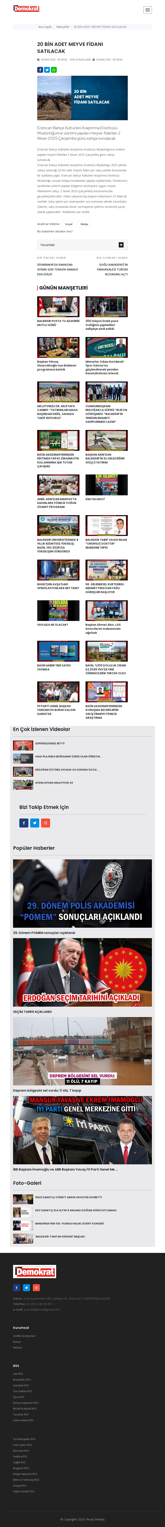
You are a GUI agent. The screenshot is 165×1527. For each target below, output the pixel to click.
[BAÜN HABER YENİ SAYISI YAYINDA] (58, 651)
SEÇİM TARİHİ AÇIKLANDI (32, 1011)
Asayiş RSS (19, 1485)
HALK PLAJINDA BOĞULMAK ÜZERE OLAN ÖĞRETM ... (68, 756)
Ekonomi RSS (21, 1450)
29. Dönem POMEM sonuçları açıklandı (44, 933)
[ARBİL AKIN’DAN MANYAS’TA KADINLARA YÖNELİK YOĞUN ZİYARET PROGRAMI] (58, 484)
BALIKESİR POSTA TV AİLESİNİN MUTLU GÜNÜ (58, 323)
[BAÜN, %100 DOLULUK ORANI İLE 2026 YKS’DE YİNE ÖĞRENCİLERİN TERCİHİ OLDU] (107, 651)
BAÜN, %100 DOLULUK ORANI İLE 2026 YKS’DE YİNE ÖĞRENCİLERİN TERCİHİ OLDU (106, 669)
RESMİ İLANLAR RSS (25, 1408)
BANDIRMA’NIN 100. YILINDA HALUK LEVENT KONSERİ (69, 1223)
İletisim (17, 1347)
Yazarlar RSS (21, 1414)
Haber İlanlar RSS (24, 1491)
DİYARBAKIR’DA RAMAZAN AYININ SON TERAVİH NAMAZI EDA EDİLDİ (57, 266)
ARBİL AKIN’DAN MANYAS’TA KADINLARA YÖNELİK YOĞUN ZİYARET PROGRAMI (57, 503)
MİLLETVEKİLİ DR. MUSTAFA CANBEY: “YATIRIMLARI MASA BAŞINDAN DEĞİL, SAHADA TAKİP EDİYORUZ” (57, 412)
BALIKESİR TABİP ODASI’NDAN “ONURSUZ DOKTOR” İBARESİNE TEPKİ (106, 544)
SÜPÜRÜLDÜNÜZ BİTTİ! (50, 743)
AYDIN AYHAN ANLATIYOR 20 (54, 783)
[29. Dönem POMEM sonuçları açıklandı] (82, 893)
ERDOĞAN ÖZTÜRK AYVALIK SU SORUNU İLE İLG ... (67, 770)
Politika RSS (20, 1456)
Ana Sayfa (45, 27)
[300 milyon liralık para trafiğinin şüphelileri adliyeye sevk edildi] (107, 306)
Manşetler (62, 27)
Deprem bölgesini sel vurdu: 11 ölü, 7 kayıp (47, 1090)
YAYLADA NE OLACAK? (52, 625)
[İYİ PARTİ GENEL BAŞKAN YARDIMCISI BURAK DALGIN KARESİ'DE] (58, 691)
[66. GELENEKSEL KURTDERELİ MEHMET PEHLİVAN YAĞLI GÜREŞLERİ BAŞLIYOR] (107, 569)
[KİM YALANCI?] (107, 484)
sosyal (68, 224)
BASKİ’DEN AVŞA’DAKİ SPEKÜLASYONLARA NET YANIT (58, 586)
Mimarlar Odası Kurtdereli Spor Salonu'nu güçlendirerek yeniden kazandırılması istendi (105, 367)
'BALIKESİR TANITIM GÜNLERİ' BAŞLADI (60, 1236)
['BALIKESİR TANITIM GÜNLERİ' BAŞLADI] (23, 1238)
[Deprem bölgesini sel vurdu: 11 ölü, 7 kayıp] (82, 1051)
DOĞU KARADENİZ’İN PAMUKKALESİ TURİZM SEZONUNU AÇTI (112, 266)
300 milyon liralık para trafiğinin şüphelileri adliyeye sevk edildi (102, 325)
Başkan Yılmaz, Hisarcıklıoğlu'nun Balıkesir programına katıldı (56, 365)
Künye (17, 1341)
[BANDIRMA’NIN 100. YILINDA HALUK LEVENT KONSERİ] (23, 1225)
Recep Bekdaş (95, 1519)
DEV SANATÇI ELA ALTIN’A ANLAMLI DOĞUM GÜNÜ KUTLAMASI (76, 1210)
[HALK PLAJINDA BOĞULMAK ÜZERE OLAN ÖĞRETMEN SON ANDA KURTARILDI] (23, 758)
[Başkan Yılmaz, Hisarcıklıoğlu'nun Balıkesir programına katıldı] (58, 347)
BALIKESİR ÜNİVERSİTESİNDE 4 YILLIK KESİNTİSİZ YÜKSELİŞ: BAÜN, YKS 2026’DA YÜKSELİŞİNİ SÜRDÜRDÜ (57, 546)
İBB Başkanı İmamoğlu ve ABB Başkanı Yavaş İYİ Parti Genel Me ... (65, 1169)
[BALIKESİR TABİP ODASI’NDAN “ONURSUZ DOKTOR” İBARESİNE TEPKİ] (107, 525)
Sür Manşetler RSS (24, 1439)
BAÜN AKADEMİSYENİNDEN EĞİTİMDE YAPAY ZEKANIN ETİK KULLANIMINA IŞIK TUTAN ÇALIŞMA (58, 460)
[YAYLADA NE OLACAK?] (58, 610)
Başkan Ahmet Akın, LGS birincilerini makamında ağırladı (103, 629)
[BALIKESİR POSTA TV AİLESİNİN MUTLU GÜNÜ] (58, 306)
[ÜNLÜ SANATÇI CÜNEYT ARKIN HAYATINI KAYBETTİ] (23, 1199)
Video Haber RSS (23, 1420)
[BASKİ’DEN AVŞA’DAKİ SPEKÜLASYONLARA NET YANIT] (58, 569)
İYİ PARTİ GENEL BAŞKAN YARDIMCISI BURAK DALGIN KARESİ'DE (56, 710)
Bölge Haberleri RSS (25, 1474)
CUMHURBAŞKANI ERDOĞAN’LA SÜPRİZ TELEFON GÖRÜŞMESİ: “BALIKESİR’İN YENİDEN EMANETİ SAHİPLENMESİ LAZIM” (106, 414)
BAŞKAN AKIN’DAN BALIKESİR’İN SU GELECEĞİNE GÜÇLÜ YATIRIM (105, 458)
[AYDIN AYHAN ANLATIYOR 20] (23, 784)
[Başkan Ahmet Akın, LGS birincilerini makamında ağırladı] (107, 610)
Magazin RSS (21, 1468)
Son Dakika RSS (22, 1391)
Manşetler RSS (22, 1379)
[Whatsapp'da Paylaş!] (54, 70)
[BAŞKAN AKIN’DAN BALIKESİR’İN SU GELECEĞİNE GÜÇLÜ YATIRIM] (107, 440)
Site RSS (18, 1374)
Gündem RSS (21, 1385)
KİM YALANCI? (95, 499)
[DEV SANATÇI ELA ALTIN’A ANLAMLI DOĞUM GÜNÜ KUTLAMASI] (23, 1212)
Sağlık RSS (19, 1462)
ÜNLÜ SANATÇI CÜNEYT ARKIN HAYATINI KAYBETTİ (68, 1197)
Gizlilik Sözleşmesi (24, 1336)
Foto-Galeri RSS (22, 1445)
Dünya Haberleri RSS (26, 1403)
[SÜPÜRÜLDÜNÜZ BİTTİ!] (23, 745)
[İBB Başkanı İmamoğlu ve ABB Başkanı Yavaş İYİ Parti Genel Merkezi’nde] (82, 1130)
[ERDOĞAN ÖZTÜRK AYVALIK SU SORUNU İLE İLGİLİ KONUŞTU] (23, 771)
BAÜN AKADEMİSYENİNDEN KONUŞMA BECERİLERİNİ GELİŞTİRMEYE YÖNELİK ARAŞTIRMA (104, 712)
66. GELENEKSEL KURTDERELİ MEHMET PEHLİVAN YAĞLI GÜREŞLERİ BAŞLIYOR (105, 588)
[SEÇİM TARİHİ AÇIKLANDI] (82, 972)
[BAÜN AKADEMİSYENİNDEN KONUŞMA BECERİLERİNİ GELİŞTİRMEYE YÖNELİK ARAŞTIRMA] (107, 691)
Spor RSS (18, 1397)
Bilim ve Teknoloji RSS (26, 1480)
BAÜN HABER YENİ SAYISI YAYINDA (54, 667)
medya (84, 224)
